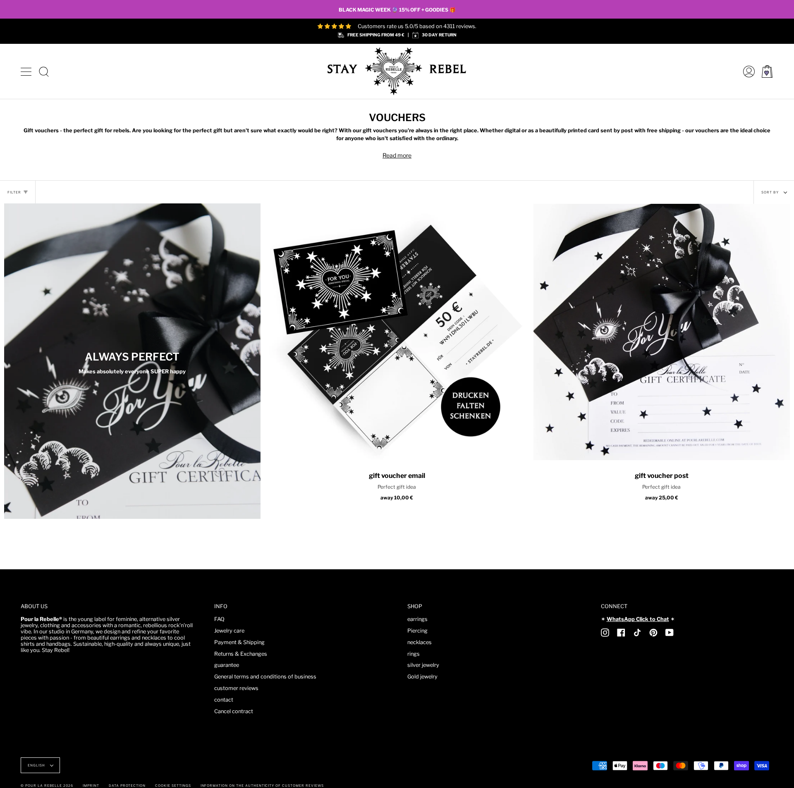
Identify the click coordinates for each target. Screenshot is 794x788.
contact (223, 700)
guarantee (226, 665)
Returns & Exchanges (240, 654)
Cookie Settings (173, 785)
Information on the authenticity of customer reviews (262, 785)
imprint (91, 785)
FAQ (219, 619)
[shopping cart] (767, 71)
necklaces (419, 642)
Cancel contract (233, 711)
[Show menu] (27, 71)
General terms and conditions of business (265, 676)
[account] (747, 71)
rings (413, 654)
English (37, 765)
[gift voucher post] (661, 332)
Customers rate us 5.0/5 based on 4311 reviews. (417, 26)
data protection (127, 785)
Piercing (417, 631)
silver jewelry (423, 665)
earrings (417, 619)
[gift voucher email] (397, 332)
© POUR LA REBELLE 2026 (47, 785)
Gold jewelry (422, 676)
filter (14, 192)
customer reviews (236, 688)
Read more (397, 155)
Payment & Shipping (239, 642)
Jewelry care (229, 631)
